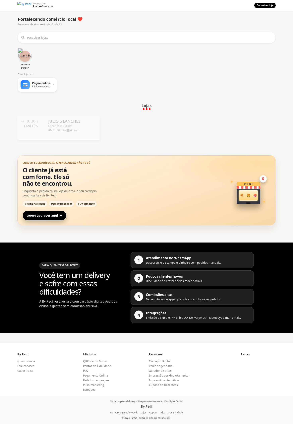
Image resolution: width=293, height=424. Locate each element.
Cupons (153, 412)
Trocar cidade (175, 412)
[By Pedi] (24, 5)
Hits (162, 412)
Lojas (143, 412)
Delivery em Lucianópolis (124, 412)
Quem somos (26, 361)
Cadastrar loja (265, 5)
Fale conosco (25, 366)
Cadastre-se (25, 371)
